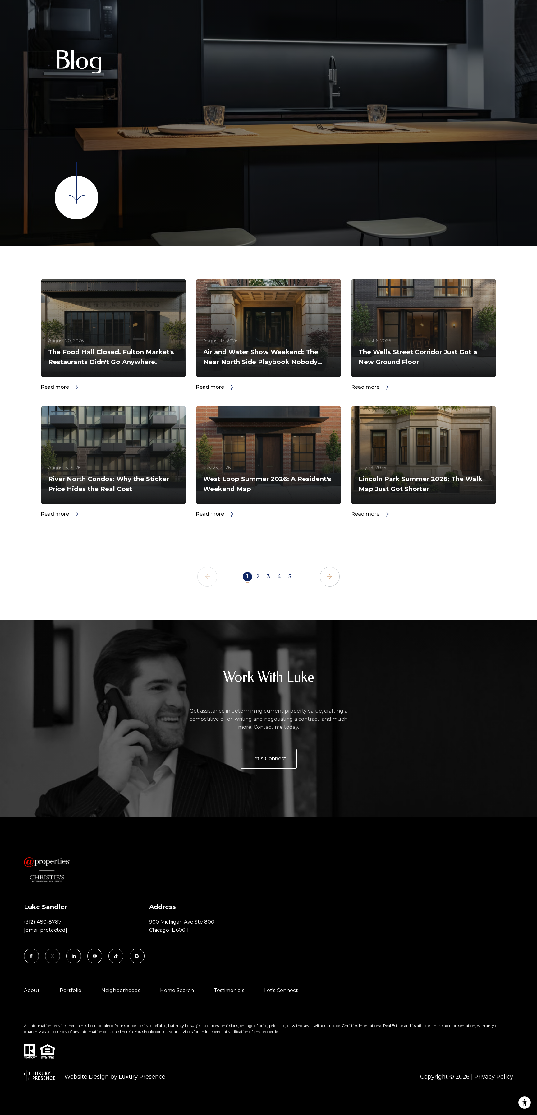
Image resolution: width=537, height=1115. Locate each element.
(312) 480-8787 (43, 922)
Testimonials (229, 990)
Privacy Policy (493, 1076)
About (32, 990)
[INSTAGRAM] (52, 956)
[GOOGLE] (137, 956)
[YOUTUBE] (94, 956)
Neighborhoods (120, 990)
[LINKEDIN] (73, 956)
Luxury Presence (142, 1076)
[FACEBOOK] (31, 956)
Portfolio (70, 990)
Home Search (177, 990)
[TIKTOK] (115, 956)
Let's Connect (268, 758)
